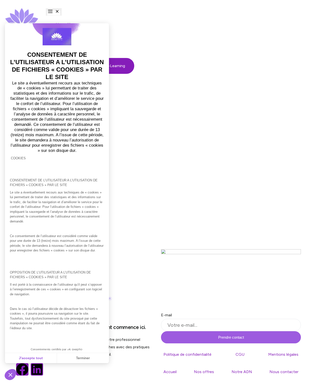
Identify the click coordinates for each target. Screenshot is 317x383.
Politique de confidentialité (187, 354)
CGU (240, 354)
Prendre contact (231, 337)
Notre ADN (242, 371)
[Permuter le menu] (54, 12)
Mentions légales (283, 354)
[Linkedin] (37, 369)
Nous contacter (283, 371)
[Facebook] (22, 369)
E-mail (166, 315)
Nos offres (204, 371)
